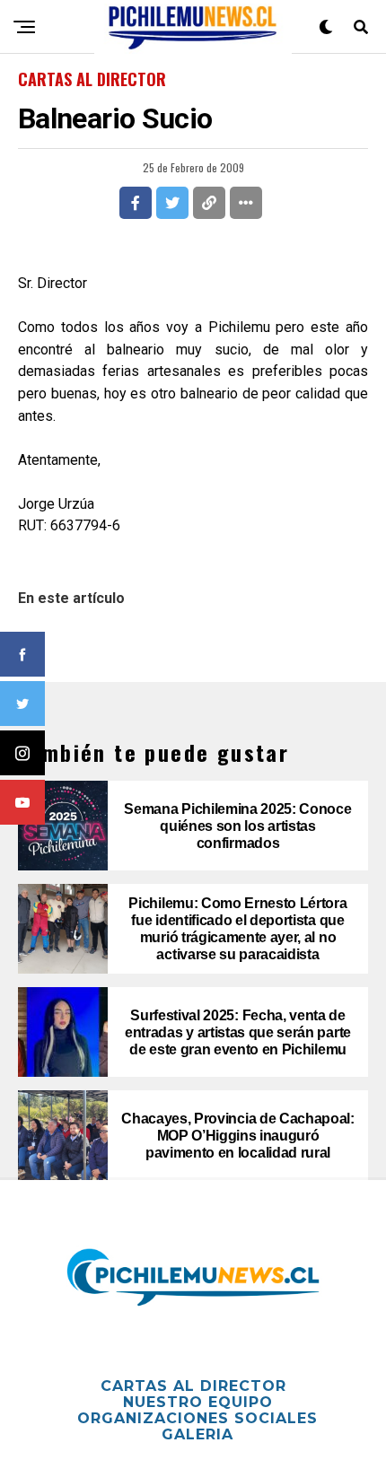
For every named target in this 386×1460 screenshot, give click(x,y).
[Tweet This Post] (172, 203)
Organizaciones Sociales (197, 1418)
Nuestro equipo (198, 1402)
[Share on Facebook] (135, 203)
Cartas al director (193, 1385)
